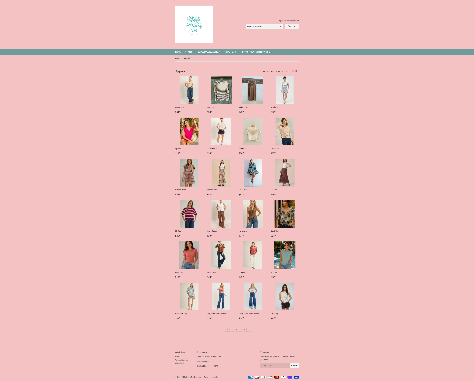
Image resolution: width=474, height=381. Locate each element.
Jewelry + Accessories (208, 52)
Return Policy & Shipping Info (256, 52)
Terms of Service (181, 360)
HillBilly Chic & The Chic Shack (191, 377)
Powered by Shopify (211, 377)
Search (178, 357)
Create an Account (293, 21)
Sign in (281, 21)
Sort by (265, 71)
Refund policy (180, 363)
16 (244, 330)
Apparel (189, 52)
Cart (293, 26)
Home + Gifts (231, 52)
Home (178, 52)
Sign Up (294, 365)
